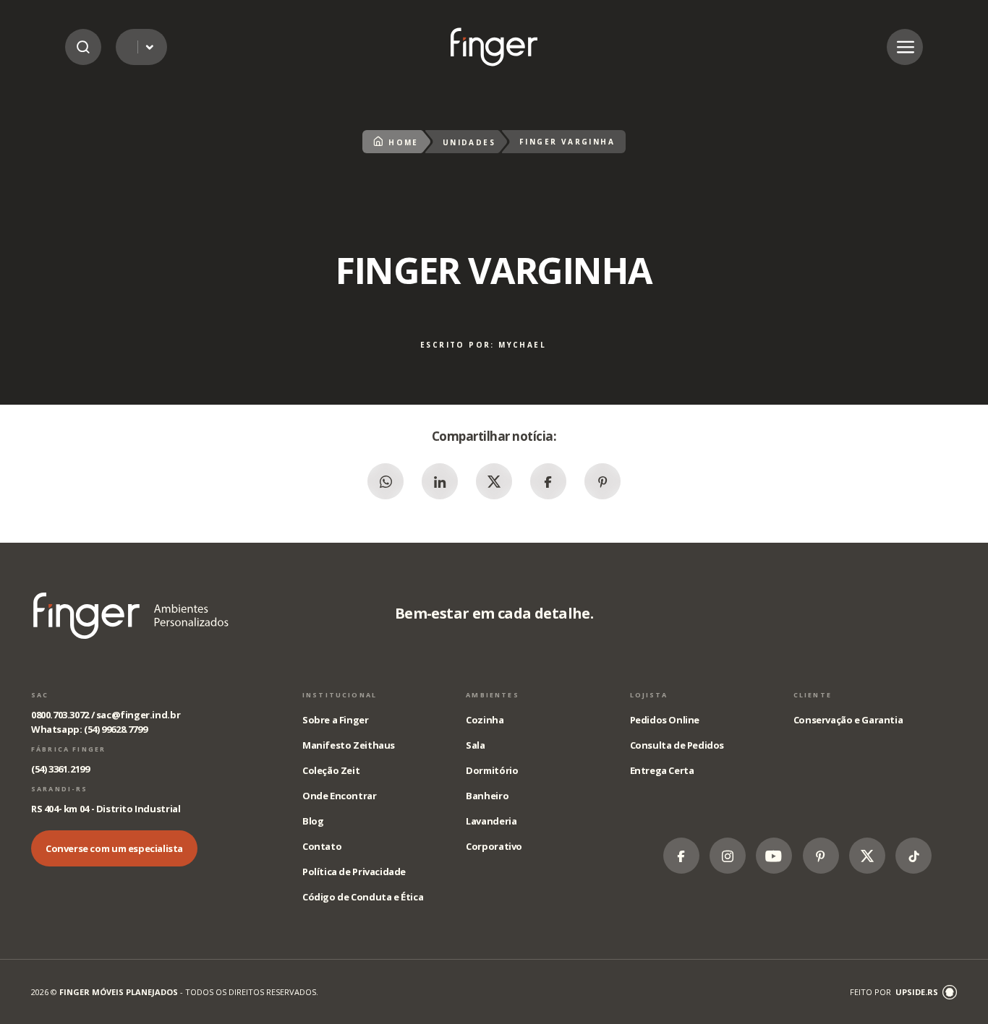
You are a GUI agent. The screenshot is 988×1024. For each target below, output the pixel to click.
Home (403, 142)
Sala (475, 745)
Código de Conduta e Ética (362, 896)
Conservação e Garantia (848, 719)
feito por (894, 991)
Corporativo (494, 846)
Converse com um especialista (114, 848)
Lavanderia (491, 820)
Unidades (469, 142)
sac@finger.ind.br (138, 714)
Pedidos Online (665, 719)
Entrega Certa (662, 770)
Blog (312, 820)
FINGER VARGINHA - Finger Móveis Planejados (494, 46)
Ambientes (492, 695)
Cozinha (484, 719)
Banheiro (487, 795)
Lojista (649, 695)
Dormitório (492, 770)
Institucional (339, 695)
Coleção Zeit (330, 770)
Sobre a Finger (335, 719)
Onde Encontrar (339, 795)
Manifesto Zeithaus (348, 745)
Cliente (812, 695)
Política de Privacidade (354, 871)
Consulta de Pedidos (677, 745)
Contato (321, 846)
